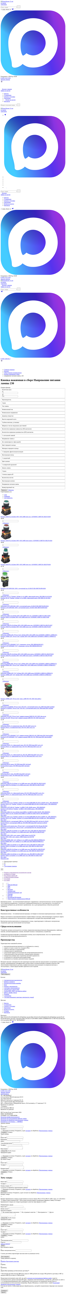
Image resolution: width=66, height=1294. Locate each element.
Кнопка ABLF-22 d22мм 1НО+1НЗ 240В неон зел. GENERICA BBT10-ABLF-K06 (25, 617)
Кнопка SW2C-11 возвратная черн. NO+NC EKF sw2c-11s (18, 727)
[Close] (2, 869)
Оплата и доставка (9, 200)
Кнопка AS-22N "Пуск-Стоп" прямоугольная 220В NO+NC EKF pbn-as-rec (23, 718)
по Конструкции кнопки (11, 877)
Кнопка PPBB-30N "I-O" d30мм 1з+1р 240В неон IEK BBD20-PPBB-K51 (22, 841)
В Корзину (5, 523)
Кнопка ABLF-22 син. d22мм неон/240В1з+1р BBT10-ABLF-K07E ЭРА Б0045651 (25, 813)
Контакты (7, 205)
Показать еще (5, 858)
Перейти (3, 1261)
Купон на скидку (9, 204)
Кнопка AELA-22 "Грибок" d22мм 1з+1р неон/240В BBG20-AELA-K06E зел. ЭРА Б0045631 (28, 818)
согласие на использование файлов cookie (39, 1278)
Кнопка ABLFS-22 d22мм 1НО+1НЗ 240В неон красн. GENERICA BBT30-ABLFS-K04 (26, 540)
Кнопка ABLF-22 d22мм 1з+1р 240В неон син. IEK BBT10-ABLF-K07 (21, 855)
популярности (8, 498)
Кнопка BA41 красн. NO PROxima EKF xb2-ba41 (15, 766)
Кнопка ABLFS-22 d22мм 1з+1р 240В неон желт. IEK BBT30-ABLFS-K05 (22, 785)
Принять (3, 1292)
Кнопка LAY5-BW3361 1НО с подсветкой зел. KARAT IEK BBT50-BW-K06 (23, 588)
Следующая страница (10, 866)
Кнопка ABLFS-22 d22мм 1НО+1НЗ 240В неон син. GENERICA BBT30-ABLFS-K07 (26, 627)
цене (5, 494)
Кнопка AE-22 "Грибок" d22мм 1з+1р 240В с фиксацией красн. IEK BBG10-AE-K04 (25, 598)
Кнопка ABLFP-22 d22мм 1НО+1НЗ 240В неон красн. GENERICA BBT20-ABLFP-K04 (26, 655)
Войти (2, 1245)
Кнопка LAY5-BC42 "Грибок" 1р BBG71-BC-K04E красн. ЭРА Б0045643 (22, 809)
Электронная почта (7, 1143)
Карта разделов (5, 974)
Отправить (4, 1132)
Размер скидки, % (6, 1186)
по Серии (7, 880)
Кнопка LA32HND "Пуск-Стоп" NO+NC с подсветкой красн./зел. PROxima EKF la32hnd (27, 708)
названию (7, 496)
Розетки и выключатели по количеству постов (17, 872)
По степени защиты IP (10, 875)
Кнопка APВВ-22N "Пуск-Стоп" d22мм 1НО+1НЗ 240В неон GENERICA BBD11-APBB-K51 (28, 636)
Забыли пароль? (5, 1244)
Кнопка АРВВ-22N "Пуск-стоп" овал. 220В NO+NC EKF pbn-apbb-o (21, 698)
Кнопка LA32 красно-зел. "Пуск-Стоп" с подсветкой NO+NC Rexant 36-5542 (23, 827)
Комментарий (5, 1168)
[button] (6, 187)
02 (5, 864)
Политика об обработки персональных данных (14, 1120)
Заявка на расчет (5, 90)
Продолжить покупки (12, 1261)
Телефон (3, 1129)
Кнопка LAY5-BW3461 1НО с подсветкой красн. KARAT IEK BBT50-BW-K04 (24, 607)
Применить (4, 490)
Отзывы (6, 1011)
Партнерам (7, 202)
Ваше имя (4, 1126)
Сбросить (11, 490)
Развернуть (4, 1290)
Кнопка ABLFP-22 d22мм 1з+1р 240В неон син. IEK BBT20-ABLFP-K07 (22, 851)
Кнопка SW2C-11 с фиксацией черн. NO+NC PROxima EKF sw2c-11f (21, 746)
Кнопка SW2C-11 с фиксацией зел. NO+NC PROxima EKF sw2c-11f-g (21, 756)
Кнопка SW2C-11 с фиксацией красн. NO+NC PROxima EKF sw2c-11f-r (22, 794)
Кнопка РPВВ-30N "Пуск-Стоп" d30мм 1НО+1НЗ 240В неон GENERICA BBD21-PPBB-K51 (28, 665)
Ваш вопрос (4, 1148)
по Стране (7, 878)
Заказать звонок (5, 79)
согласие (28, 1130)
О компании (7, 199)
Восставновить (5, 1256)
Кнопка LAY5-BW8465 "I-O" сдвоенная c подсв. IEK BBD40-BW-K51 (21, 646)
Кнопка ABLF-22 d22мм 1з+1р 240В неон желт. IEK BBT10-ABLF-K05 (22, 846)
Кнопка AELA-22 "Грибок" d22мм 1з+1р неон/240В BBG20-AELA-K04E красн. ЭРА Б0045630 (29, 804)
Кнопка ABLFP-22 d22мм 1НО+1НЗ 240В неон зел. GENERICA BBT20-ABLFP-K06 (26, 564)
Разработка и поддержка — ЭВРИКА (12, 1121)
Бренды (6, 197)
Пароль (3, 1242)
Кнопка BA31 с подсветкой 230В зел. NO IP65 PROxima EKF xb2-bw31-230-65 (24, 823)
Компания (4, 1139)
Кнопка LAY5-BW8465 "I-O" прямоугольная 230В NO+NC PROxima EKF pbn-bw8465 (26, 737)
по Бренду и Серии (9, 874)
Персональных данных (46, 1130)
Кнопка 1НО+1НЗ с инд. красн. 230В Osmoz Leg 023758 (17, 837)
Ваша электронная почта (8, 1250)
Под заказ (3, 805)
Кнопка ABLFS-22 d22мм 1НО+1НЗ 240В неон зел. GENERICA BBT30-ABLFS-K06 (26, 516)
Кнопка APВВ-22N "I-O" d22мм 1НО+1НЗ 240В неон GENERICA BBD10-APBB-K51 (26, 675)
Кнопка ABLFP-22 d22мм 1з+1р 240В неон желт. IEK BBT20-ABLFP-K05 (22, 832)
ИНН (2, 1141)
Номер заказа (5, 1209)
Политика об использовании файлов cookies (14, 1118)
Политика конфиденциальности (10, 1117)
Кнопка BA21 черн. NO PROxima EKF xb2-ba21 (15, 775)
